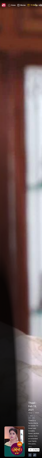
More (30, 446)
